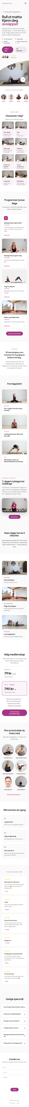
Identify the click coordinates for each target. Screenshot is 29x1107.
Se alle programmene (14, 333)
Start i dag (7, 50)
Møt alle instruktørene (13, 794)
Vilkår (18, 1103)
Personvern (12, 1103)
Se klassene (21, 50)
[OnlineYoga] (7, 3)
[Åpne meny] (25, 3)
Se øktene (7, 235)
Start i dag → (14, 517)
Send (14, 1089)
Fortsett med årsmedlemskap (14, 713)
